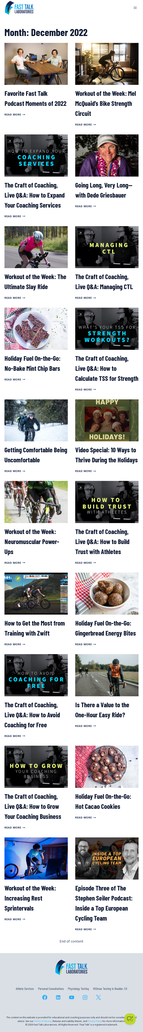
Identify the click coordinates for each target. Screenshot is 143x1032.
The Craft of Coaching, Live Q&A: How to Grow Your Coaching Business (32, 806)
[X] (98, 997)
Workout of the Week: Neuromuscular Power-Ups (31, 541)
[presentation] (36, 64)
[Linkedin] (58, 997)
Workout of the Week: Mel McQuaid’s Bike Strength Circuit (105, 103)
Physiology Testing (78, 989)
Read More (14, 114)
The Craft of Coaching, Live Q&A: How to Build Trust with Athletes (102, 541)
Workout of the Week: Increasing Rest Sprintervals (30, 898)
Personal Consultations (51, 989)
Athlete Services (25, 989)
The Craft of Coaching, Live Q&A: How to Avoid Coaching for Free (32, 715)
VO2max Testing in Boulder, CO (110, 989)
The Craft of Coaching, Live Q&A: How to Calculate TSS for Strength (106, 368)
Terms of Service (43, 1021)
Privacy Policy (95, 1021)
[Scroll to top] (133, 1013)
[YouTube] (71, 997)
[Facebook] (45, 997)
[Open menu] (135, 8)
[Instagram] (85, 997)
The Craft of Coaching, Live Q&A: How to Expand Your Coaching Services (34, 195)
